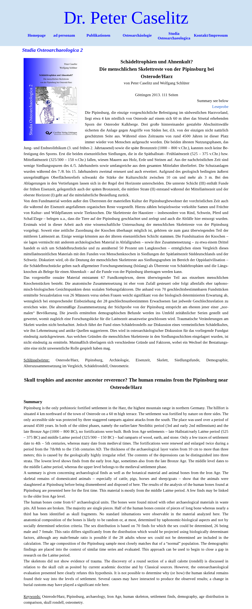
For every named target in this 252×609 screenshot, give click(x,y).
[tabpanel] (126, 331)
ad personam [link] (64, 35)
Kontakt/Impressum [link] (211, 35)
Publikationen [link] (98, 35)
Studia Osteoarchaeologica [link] (174, 35)
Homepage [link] (37, 35)
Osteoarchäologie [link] (137, 35)
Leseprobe (220, 106)
